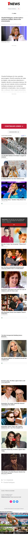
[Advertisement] (14, 60)
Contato (3, 490)
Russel (19, 24)
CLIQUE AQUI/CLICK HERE (16, 497)
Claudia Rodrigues (9, 482)
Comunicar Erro (13, 132)
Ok (14, 224)
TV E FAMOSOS (8, 480)
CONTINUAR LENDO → (14, 126)
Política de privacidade (9, 490)
